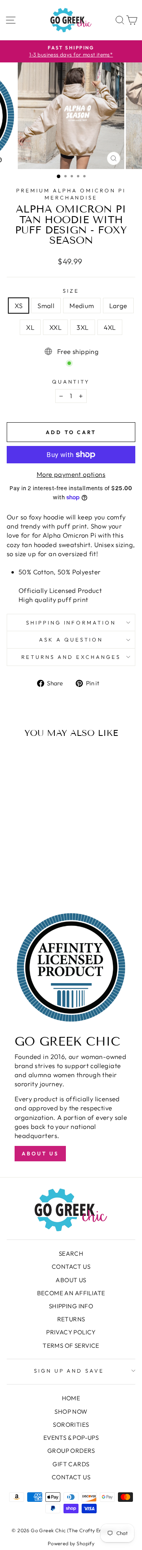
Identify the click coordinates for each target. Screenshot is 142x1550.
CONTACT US (71, 1266)
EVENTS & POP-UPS (71, 1437)
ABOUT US (71, 1280)
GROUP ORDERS (71, 1450)
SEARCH (71, 1253)
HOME (71, 1398)
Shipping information (71, 622)
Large (118, 305)
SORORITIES (71, 1424)
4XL (110, 327)
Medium (81, 305)
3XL (82, 327)
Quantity (71, 381)
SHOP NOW (70, 1411)
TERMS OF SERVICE (71, 1345)
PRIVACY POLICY (71, 1332)
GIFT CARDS (70, 1464)
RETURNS (71, 1319)
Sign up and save (69, 1371)
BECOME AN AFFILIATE (71, 1293)
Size (71, 291)
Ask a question (71, 639)
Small (45, 305)
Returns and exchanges (70, 657)
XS (18, 305)
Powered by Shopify (71, 1543)
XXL (55, 327)
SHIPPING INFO (71, 1306)
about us (40, 1153)
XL (30, 327)
